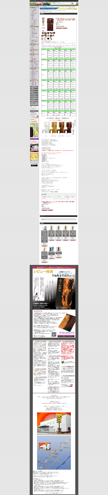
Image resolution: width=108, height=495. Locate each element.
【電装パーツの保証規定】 (54, 191)
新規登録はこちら (34, 112)
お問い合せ (59, 3)
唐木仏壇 (32, 14)
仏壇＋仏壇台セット (33, 19)
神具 (31, 57)
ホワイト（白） (49, 68)
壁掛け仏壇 (32, 25)
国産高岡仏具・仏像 (33, 40)
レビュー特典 (33, 95)
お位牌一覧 (32, 28)
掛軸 (42, 154)
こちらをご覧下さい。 (69, 370)
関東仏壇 (32, 15)
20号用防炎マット (44, 159)
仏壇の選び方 (32, 69)
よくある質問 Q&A (34, 97)
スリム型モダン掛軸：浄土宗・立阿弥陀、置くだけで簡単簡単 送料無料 (44, 255)
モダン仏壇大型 (33, 10)
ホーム (40, 6)
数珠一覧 (32, 51)
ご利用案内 (54, 3)
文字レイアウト (33, 30)
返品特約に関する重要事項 (60, 26)
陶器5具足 (43, 161)
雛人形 (31, 47)
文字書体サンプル (33, 32)
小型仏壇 (32, 11)
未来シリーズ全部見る (58, 47)
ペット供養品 (32, 22)
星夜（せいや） (55, 140)
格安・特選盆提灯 (33, 62)
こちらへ (48, 139)
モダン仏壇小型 (44, 6)
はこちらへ (49, 149)
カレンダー (33, 90)
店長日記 (32, 88)
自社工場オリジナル (34, 101)
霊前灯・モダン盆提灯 (34, 64)
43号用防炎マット (44, 160)
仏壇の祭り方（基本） (34, 71)
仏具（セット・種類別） (33, 38)
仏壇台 (31, 18)
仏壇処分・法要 (33, 82)
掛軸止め (45, 154)
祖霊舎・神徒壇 (33, 58)
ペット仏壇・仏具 (33, 21)
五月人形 (32, 48)
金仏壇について (33, 75)
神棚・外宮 (32, 55)
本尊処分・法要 (33, 83)
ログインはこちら (34, 114)
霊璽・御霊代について (34, 79)
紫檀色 (48, 50)
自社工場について (34, 99)
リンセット (47, 161)
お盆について (32, 76)
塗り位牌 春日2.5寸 (51, 253)
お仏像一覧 (32, 36)
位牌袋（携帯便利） (33, 33)
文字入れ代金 (32, 29)
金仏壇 (31, 17)
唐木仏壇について (33, 72)
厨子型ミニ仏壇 (33, 23)
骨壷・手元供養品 (33, 41)
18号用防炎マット (44, 158)
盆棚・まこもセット (33, 65)
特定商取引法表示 (34, 86)
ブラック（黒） (49, 57)
